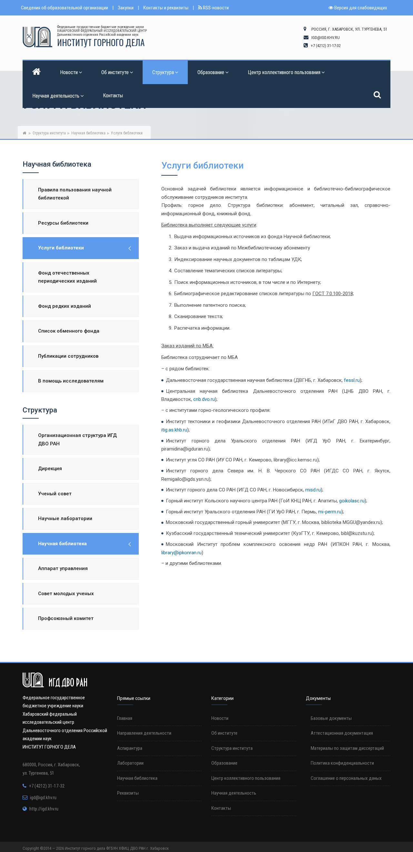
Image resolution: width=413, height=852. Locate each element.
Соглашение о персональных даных (346, 778)
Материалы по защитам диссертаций (347, 748)
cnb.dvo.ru (204, 399)
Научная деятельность (55, 96)
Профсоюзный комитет (66, 618)
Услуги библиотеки (61, 248)
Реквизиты (128, 793)
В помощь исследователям (71, 381)
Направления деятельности (144, 733)
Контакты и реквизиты (165, 8)
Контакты (113, 95)
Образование (210, 72)
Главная (124, 718)
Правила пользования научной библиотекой (75, 194)
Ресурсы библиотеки (63, 223)
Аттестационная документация (342, 733)
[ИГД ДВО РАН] (37, 37)
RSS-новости (215, 8)
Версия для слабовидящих (360, 8)
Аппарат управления (63, 568)
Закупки (126, 8)
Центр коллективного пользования (284, 72)
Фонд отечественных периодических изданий (67, 277)
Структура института (49, 133)
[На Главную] (24, 133)
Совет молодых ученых (66, 593)
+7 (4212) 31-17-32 (47, 786)
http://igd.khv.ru (43, 809)
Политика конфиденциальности (342, 763)
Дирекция (50, 468)
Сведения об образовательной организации (64, 8)
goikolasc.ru (352, 501)
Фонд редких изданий (64, 306)
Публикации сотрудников (68, 356)
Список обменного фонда (68, 331)
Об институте (115, 72)
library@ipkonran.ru (181, 553)
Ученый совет (55, 494)
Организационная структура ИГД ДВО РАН (77, 439)
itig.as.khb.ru (174, 430)
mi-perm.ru (329, 512)
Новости (69, 72)
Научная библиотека (88, 133)
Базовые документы (331, 718)
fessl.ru (352, 380)
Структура (163, 72)
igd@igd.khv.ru (43, 797)
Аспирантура (129, 748)
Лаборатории (130, 763)
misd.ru (313, 490)
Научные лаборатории (65, 518)
